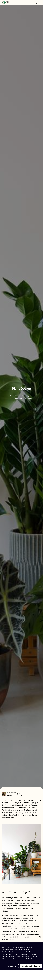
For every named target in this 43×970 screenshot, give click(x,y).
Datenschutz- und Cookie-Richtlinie (25, 959)
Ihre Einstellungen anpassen (11, 954)
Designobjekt (14, 903)
